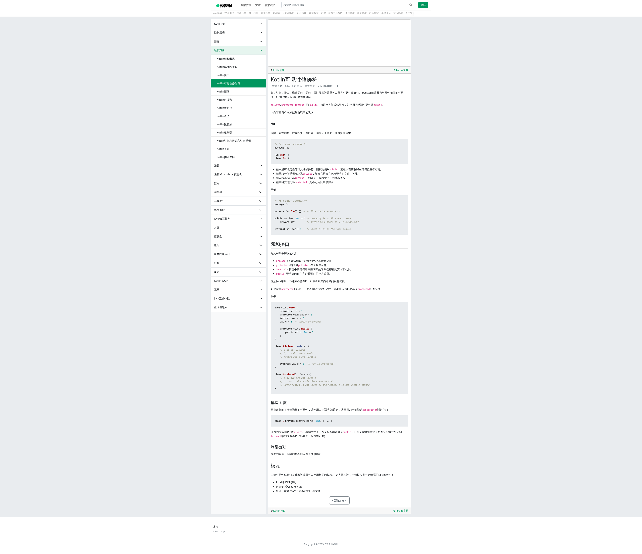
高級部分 (219, 201)
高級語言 (241, 13)
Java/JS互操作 (222, 218)
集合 (216, 245)
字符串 (218, 192)
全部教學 (246, 5)
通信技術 (350, 13)
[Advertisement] (339, 43)
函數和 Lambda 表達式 (228, 174)
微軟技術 (362, 13)
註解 (216, 263)
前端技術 (398, 13)
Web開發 (229, 13)
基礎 (216, 41)
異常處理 (219, 210)
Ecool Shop (219, 531)
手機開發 (386, 13)
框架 (323, 13)
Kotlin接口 (279, 70)
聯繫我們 (270, 5)
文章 (258, 5)
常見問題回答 (222, 254)
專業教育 (313, 13)
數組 (216, 183)
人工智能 (410, 13)
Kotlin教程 (220, 23)
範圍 (216, 289)
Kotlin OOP (221, 281)
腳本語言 (265, 13)
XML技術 (301, 13)
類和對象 (219, 50)
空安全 (218, 236)
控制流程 (219, 32)
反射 (216, 272)
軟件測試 (374, 13)
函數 (216, 165)
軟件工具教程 (336, 13)
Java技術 (217, 13)
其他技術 (253, 13)
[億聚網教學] (224, 5)
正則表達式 (220, 307)
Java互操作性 (222, 298)
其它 (216, 227)
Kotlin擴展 (401, 70)
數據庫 (276, 13)
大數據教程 (288, 13)
